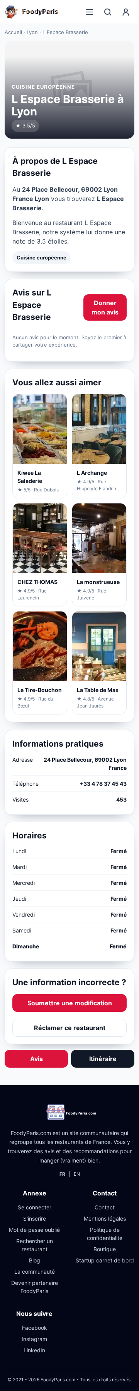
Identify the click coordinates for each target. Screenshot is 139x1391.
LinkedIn (34, 1350)
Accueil (13, 32)
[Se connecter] (125, 12)
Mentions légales (105, 1218)
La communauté (34, 1271)
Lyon (32, 32)
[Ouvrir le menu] (89, 12)
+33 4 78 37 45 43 (103, 783)
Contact (105, 1207)
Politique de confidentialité (104, 1233)
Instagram (34, 1339)
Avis (36, 1059)
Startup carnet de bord (105, 1260)
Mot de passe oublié (34, 1229)
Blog (34, 1260)
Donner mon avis (105, 307)
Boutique (104, 1249)
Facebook (34, 1327)
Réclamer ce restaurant (69, 1028)
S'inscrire (34, 1218)
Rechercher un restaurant (34, 1245)
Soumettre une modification (69, 1003)
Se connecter (34, 1207)
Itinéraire (103, 1059)
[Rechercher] (107, 12)
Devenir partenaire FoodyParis (34, 1286)
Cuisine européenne (41, 257)
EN (77, 1174)
